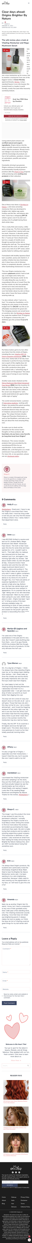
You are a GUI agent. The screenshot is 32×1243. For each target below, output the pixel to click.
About (4, 1200)
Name (5, 972)
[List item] (13, 1172)
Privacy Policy (25, 1197)
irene (9, 535)
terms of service (18, 1187)
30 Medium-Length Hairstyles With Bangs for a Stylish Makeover (15, 1154)
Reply (5, 524)
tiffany (10, 747)
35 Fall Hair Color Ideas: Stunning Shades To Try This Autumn (15, 1101)
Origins (16, 82)
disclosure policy (13, 456)
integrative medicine (10, 403)
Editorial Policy (25, 1207)
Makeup (13, 1197)
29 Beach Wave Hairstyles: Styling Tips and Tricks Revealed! (14, 1128)
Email (5, 981)
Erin (9, 861)
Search (10, 1185)
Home (4, 1197)
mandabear (12, 773)
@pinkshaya (6, 509)
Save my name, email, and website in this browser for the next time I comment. (16, 996)
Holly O (10, 504)
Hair (12, 1204)
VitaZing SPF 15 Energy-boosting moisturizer (14, 355)
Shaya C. (7, 24)
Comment (7, 949)
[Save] (6, 50)
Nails (12, 1200)
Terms (23, 1204)
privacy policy (26, 1187)
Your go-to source (7, 1175)
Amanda (10, 899)
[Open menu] (28, 3)
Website (6, 989)
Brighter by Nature (23, 313)
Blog (3, 1204)
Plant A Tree (19, 172)
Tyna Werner (12, 663)
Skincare (14, 1207)
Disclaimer (24, 1200)
